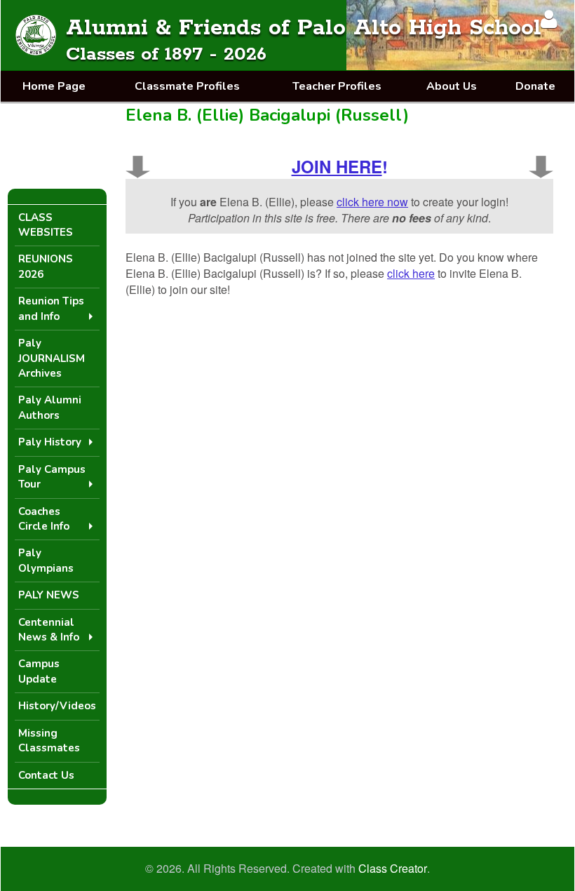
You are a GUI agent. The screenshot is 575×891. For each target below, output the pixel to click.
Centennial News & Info (48, 629)
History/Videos (57, 706)
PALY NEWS (48, 595)
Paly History (49, 442)
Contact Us (46, 775)
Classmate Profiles (187, 86)
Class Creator (392, 868)
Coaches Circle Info (43, 518)
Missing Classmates (49, 740)
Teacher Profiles (336, 86)
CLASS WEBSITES (45, 224)
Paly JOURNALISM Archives (51, 358)
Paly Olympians (46, 560)
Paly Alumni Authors (49, 407)
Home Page (54, 86)
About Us (451, 86)
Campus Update (39, 671)
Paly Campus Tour (52, 476)
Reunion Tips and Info (51, 308)
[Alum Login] (548, 18)
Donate (535, 86)
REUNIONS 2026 (45, 266)
